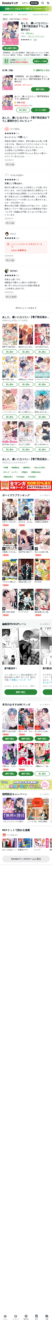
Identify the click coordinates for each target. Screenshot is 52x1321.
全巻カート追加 (40, 61)
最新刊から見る (43, 70)
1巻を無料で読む (10, 48)
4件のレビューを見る (25, 308)
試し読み (23, 110)
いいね (11, 164)
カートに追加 (40, 110)
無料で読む (40, 89)
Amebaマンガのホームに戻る (26, 858)
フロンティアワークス (35, 36)
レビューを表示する (18, 250)
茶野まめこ (30, 33)
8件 (35, 40)
